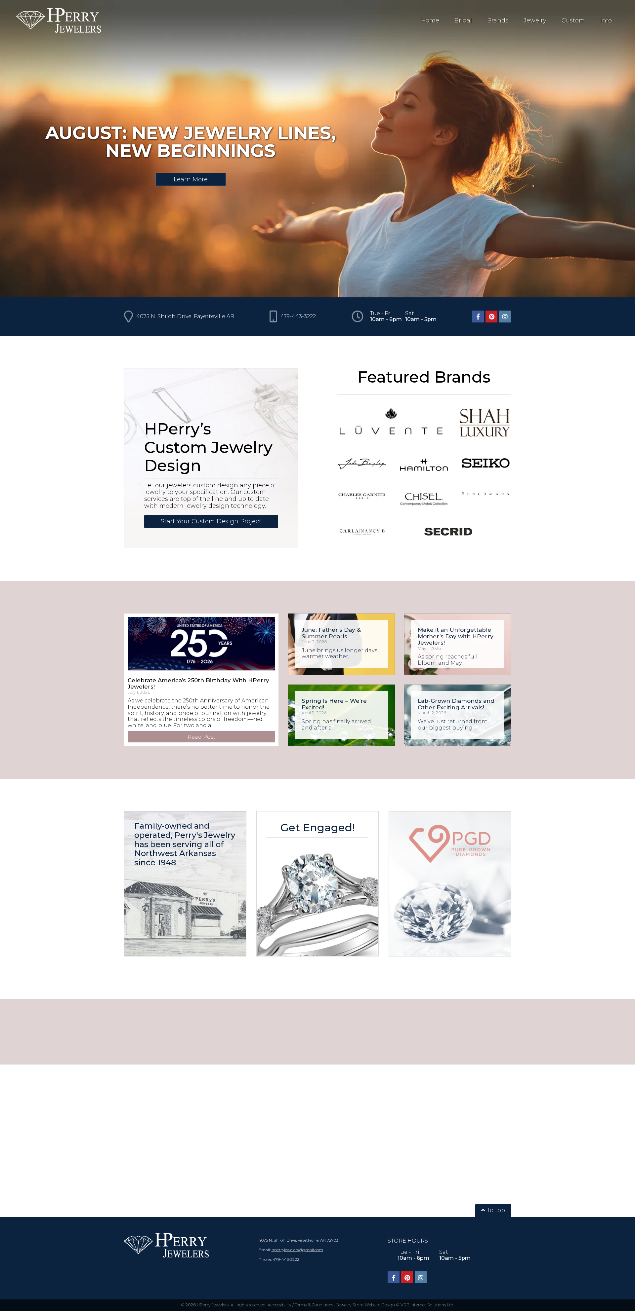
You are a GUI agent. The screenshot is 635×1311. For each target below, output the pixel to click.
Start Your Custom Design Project (211, 521)
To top (495, 1210)
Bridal (463, 20)
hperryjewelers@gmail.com (297, 1249)
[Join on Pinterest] (491, 316)
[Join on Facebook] (478, 316)
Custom (573, 20)
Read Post (202, 736)
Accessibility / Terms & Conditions (300, 1304)
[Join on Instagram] (505, 316)
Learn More (191, 179)
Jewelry (535, 20)
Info (606, 20)
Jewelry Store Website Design (365, 1304)
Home (430, 20)
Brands (497, 20)
